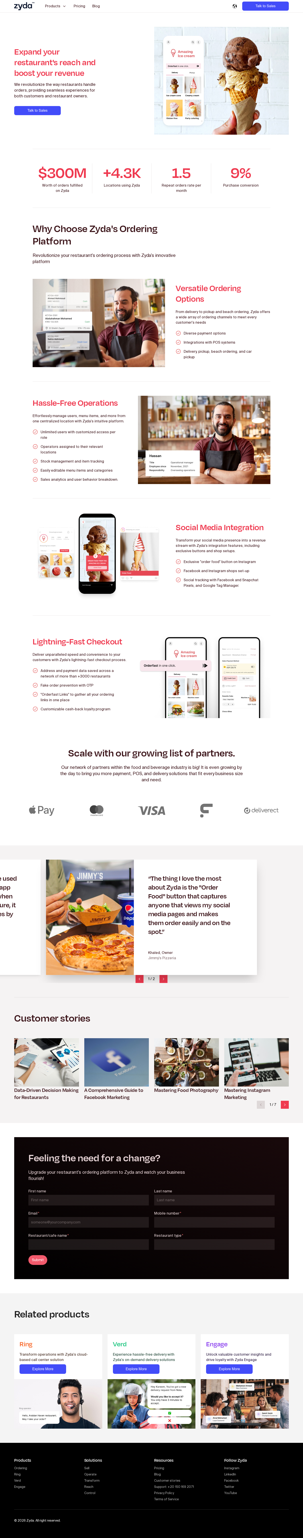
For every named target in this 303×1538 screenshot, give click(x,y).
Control (89, 1493)
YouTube (230, 1493)
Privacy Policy (164, 1493)
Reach (88, 1487)
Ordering (20, 1468)
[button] (140, 979)
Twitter (229, 1487)
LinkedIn (230, 1474)
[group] (46, 1069)
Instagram (231, 1468)
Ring (17, 1474)
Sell (86, 1468)
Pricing (79, 6)
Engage (19, 1487)
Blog (96, 6)
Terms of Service (166, 1499)
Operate (90, 1474)
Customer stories (167, 1481)
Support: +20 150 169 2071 (174, 1487)
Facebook (231, 1481)
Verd (17, 1481)
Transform (92, 1481)
